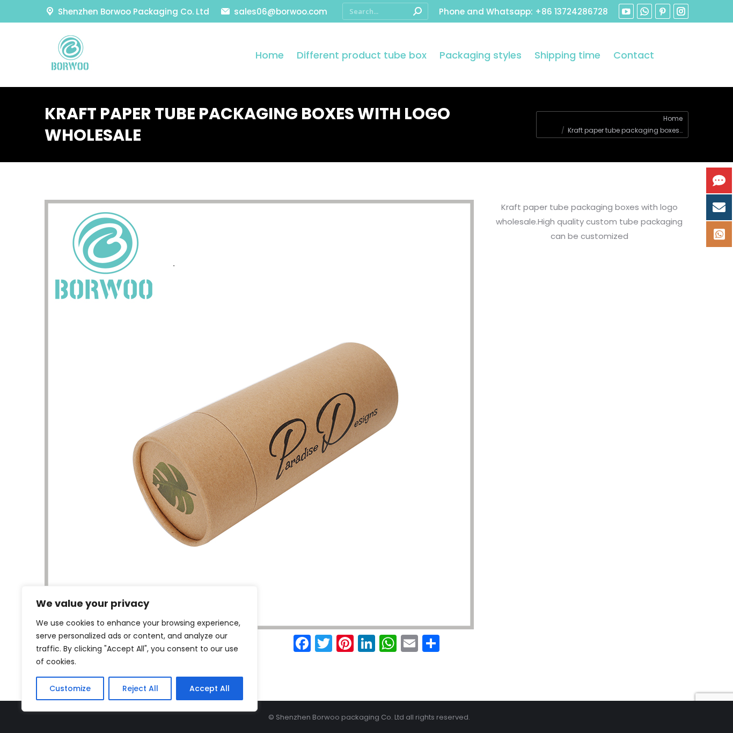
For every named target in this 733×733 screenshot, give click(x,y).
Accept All (209, 688)
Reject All (140, 688)
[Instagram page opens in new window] (680, 11)
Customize (70, 688)
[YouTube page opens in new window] (626, 11)
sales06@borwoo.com (280, 11)
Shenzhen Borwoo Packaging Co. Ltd (133, 11)
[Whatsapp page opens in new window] (644, 11)
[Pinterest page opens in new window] (662, 11)
